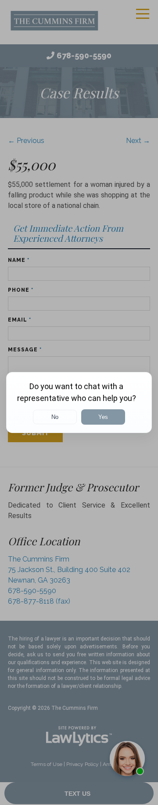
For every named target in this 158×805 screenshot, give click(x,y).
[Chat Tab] (79, 402)
